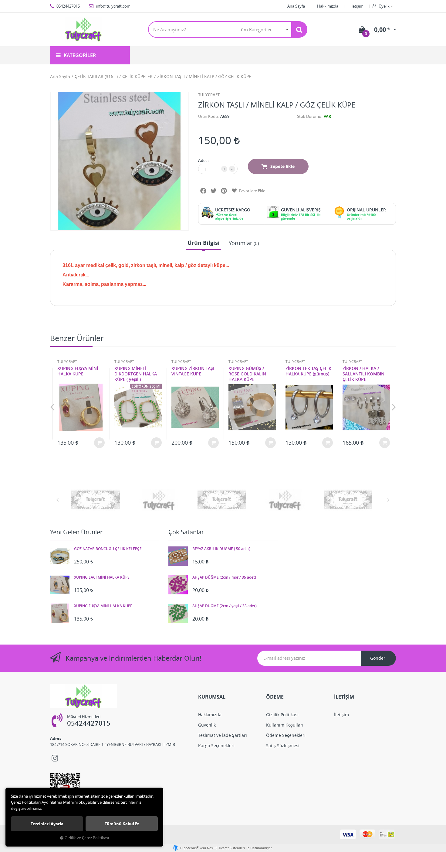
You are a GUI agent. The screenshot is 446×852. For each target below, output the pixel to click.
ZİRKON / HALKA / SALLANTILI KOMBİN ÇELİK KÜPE (363, 374)
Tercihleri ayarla (47, 823)
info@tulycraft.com (112, 6)
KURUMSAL (211, 696)
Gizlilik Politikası (282, 714)
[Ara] (299, 29)
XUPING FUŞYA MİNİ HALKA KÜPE (77, 371)
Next (393, 407)
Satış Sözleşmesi (282, 745)
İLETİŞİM (344, 696)
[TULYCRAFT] (96, 500)
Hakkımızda (327, 6)
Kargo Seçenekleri (216, 745)
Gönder (377, 658)
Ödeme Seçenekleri (286, 735)
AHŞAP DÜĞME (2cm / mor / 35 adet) (224, 577)
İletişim (356, 6)
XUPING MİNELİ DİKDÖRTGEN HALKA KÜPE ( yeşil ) (135, 374)
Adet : (203, 160)
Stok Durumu (309, 116)
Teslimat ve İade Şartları (222, 735)
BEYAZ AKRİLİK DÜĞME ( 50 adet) (221, 548)
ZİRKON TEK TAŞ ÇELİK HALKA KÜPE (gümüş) (308, 371)
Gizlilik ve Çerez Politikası (87, 837)
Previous (52, 407)
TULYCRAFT (209, 95)
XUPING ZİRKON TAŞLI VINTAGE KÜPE (194, 371)
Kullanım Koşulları (284, 725)
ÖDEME (275, 696)
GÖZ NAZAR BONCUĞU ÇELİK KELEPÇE (108, 548)
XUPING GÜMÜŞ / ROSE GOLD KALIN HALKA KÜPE (247, 374)
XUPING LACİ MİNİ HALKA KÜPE (102, 577)
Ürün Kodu (208, 116)
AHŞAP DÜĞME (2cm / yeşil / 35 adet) (224, 606)
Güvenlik (207, 725)
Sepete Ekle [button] (282, 166)
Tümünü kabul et (122, 823)
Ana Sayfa (296, 6)
